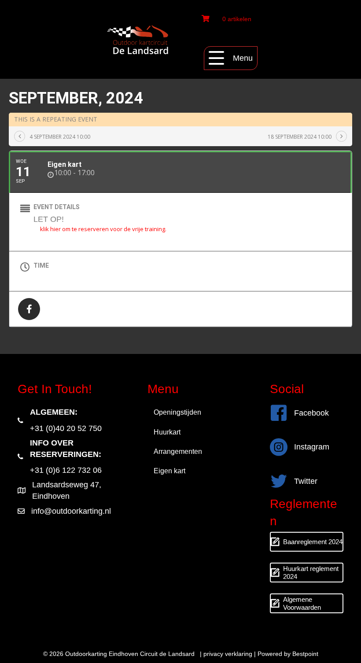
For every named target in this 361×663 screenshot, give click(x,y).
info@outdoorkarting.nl (71, 511)
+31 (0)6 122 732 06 (66, 470)
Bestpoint (305, 653)
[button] (231, 58)
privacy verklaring (227, 653)
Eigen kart (169, 471)
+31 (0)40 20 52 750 (66, 428)
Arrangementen (178, 451)
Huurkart (167, 432)
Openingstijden (177, 412)
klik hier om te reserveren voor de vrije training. (103, 229)
